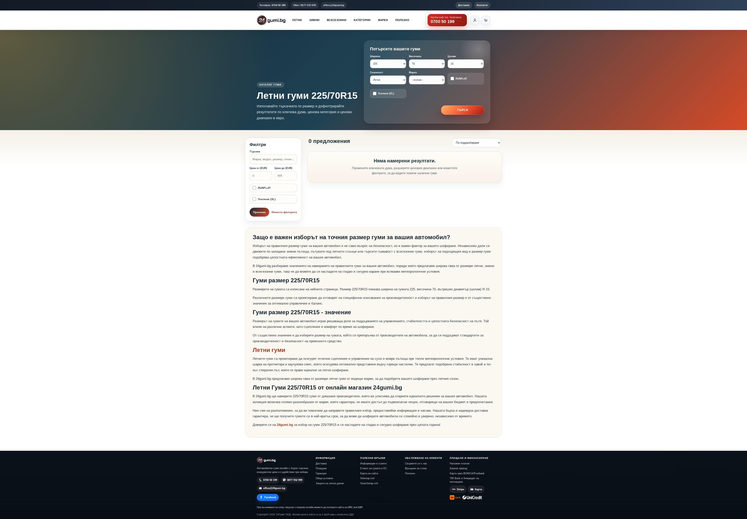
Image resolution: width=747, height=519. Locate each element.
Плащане (321, 468)
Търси (462, 110)
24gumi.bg (285, 425)
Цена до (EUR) (283, 168)
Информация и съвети (373, 463)
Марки (383, 20)
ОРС (350, 507)
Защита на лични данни (330, 483)
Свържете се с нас (416, 463)
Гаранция (321, 473)
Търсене (255, 151)
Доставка (463, 5)
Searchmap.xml (369, 483)
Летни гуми (269, 350)
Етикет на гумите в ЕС (373, 468)
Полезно (402, 20)
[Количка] (485, 20)
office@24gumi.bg (333, 5)
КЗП (360, 507)
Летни (297, 20)
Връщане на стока (416, 468)
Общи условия (324, 478)
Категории (362, 20)
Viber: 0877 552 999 (304, 5)
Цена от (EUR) (258, 168)
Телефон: (273, 5)
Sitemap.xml (367, 478)
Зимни (314, 20)
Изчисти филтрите (284, 212)
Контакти (482, 5)
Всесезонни (336, 20)
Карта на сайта (369, 473)
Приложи (259, 212)
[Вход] (474, 20)
